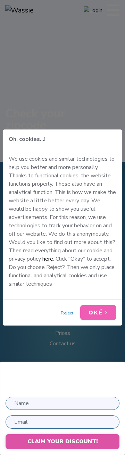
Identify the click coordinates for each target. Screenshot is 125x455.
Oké (97, 313)
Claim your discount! (62, 441)
